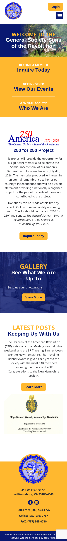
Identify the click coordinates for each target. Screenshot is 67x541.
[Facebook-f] (30, 502)
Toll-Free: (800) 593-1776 (33, 510)
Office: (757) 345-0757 (33, 516)
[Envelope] (36, 502)
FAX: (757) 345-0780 (34, 521)
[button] (59, 15)
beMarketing (50, 537)
